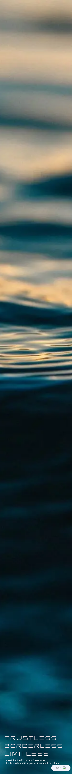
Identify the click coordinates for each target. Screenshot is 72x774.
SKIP (58, 767)
